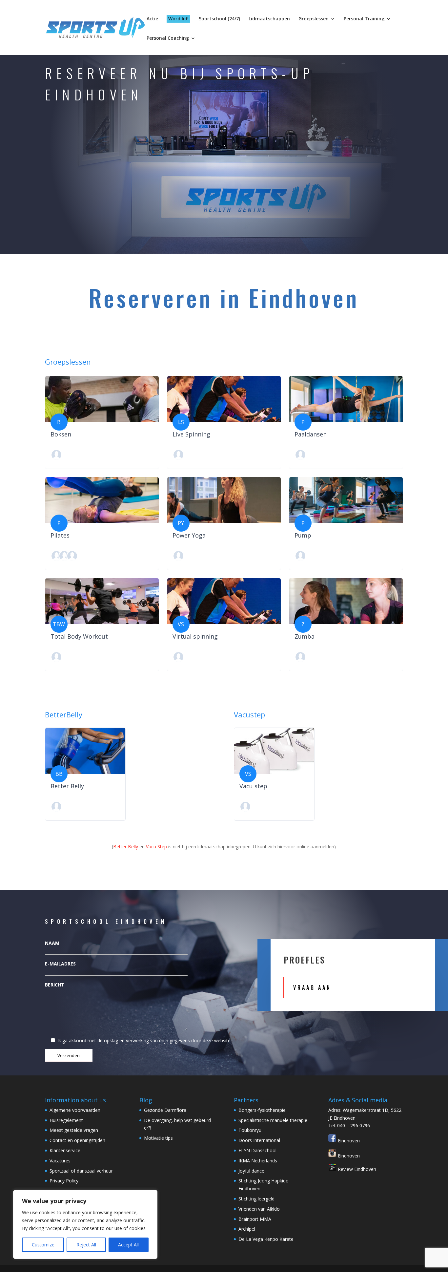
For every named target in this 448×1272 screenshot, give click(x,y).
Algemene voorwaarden (75, 1110)
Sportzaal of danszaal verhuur (81, 1171)
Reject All (86, 1244)
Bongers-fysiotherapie (262, 1110)
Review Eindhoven (356, 1169)
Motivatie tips (158, 1138)
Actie (152, 19)
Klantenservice (65, 1150)
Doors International (259, 1140)
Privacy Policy (64, 1180)
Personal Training (364, 19)
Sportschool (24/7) (219, 19)
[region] (85, 1224)
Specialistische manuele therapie (272, 1120)
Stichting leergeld (256, 1199)
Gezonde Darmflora (165, 1110)
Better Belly (125, 846)
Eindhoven (348, 1140)
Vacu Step (156, 846)
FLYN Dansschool (257, 1150)
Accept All (128, 1244)
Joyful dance (251, 1171)
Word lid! (178, 18)
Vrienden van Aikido (259, 1209)
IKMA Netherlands (257, 1160)
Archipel (246, 1229)
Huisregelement (66, 1120)
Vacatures (60, 1160)
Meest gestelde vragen (74, 1130)
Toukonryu (249, 1130)
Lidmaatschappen (269, 19)
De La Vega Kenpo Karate (266, 1239)
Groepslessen (313, 19)
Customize (43, 1244)
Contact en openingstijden (77, 1140)
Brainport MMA (254, 1219)
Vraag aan (312, 987)
